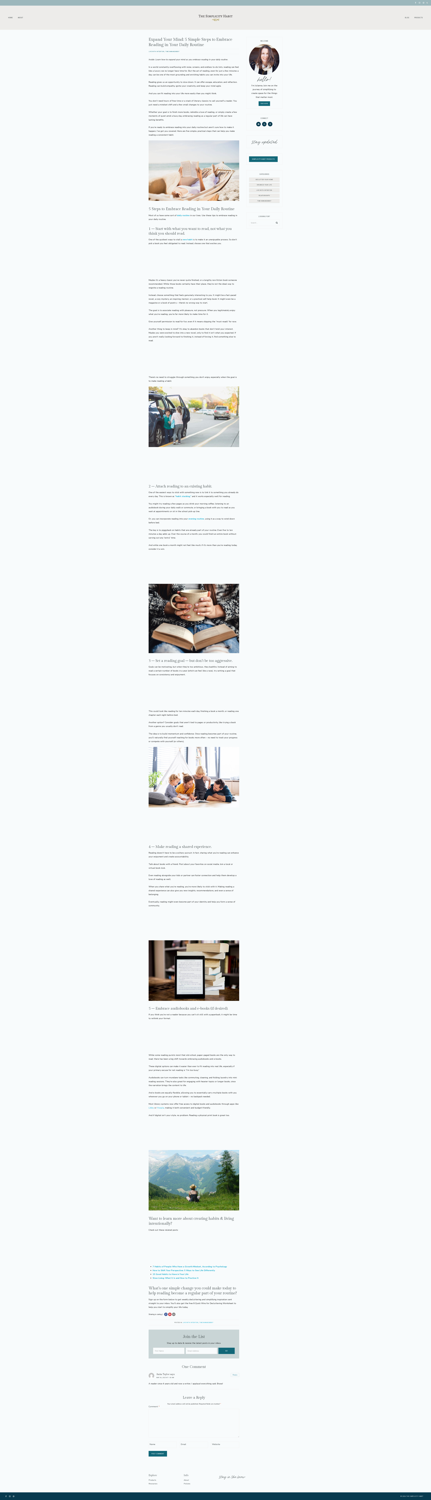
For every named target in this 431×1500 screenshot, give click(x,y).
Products (418, 18)
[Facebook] (415, 3)
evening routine (196, 518)
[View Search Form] (427, 2)
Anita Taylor (162, 1374)
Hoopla (160, 1107)
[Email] (173, 1314)
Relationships (264, 195)
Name (152, 1444)
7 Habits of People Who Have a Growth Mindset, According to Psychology (190, 1266)
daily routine (183, 215)
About (20, 18)
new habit (188, 239)
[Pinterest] (423, 3)
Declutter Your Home (264, 179)
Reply (235, 1375)
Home (10, 18)
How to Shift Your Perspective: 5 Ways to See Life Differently (184, 1270)
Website (216, 1444)
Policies (187, 1483)
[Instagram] (419, 3)
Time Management (172, 51)
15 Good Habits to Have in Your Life (171, 1274)
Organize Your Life (264, 185)
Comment (154, 1406)
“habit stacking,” (183, 496)
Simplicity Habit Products (263, 159)
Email (183, 1444)
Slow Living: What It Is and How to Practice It (176, 1278)
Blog (407, 18)
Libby (151, 1107)
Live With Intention (156, 51)
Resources (153, 1483)
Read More (264, 103)
